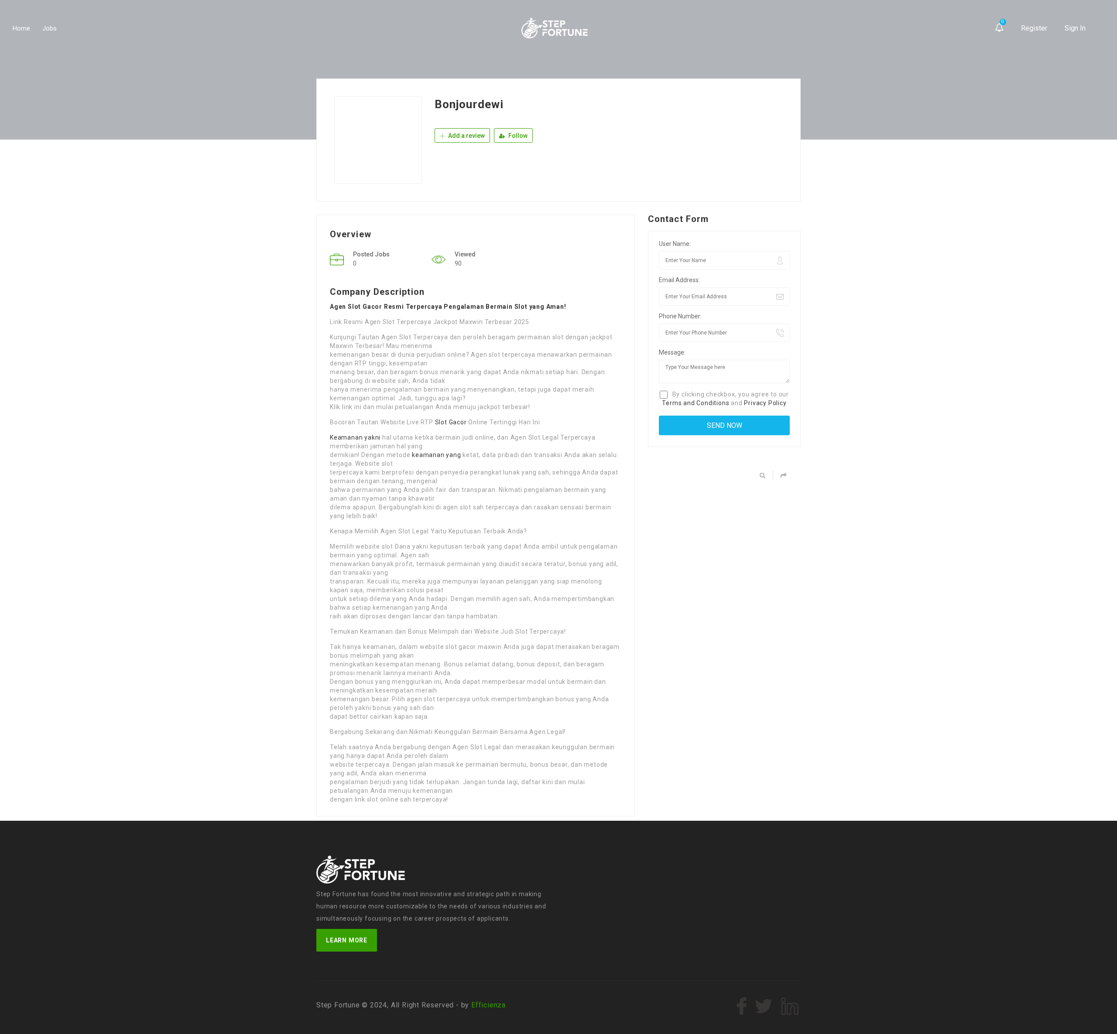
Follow (517, 135)
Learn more (346, 940)
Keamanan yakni (355, 437)
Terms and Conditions (695, 402)
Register (1034, 28)
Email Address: (679, 279)
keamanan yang (436, 454)
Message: (672, 352)
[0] (999, 28)
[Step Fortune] (554, 28)
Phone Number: (680, 316)
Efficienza (488, 1005)
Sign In (1075, 28)
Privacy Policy (765, 402)
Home (21, 28)
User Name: (675, 243)
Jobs (49, 28)
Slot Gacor (451, 422)
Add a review (466, 135)
